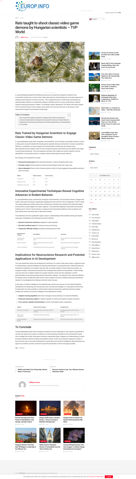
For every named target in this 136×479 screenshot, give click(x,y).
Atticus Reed (95, 214)
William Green (24, 37)
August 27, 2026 (44, 424)
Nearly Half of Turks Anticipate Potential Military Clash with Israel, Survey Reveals (111, 65)
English (94, 19)
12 (109, 187)
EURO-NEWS (95, 236)
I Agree (109, 476)
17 (100, 191)
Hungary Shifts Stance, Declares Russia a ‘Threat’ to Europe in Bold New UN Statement (49, 420)
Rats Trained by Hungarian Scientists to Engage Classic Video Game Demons (42, 118)
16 (95, 191)
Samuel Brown (96, 248)
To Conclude (23, 124)
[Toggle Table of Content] (68, 115)
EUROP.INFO (22, 473)
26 (109, 195)
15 (91, 191)
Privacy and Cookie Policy (96, 476)
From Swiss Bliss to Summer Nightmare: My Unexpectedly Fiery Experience (110, 76)
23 (95, 195)
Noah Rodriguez (96, 242)
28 (118, 195)
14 (118, 187)
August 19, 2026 (44, 451)
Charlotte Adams (96, 224)
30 (95, 199)
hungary (21, 348)
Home (16, 18)
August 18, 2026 (68, 451)
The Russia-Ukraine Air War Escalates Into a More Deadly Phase (110, 54)
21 (118, 191)
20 (114, 191)
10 (100, 187)
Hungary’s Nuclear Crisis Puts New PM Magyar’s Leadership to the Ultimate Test (25, 447)
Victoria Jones (96, 254)
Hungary (22, 18)
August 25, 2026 (68, 424)
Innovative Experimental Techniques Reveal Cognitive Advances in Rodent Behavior (44, 120)
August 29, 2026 (20, 424)
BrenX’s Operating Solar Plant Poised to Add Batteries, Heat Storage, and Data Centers (24, 420)
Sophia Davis (95, 251)
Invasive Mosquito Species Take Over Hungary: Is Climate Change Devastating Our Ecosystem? (74, 447)
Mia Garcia (95, 239)
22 (91, 195)
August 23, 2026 (20, 451)
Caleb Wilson (95, 220)
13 (114, 187)
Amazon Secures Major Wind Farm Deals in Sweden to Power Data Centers (110, 86)
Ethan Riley (95, 227)
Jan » (91, 202)
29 (91, 199)
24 (100, 195)
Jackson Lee (95, 233)
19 (109, 191)
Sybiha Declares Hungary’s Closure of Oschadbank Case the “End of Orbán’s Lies (49, 447)
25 (104, 195)
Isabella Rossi (95, 230)
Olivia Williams (96, 245)
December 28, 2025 (36, 37)
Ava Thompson (96, 217)
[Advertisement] (87, 4)
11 (104, 187)
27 (114, 195)
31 (100, 199)
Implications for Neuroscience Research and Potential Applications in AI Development (45, 122)
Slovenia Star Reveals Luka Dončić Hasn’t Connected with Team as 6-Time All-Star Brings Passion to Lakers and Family (110, 122)
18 (104, 191)
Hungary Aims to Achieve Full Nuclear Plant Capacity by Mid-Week (73, 420)
